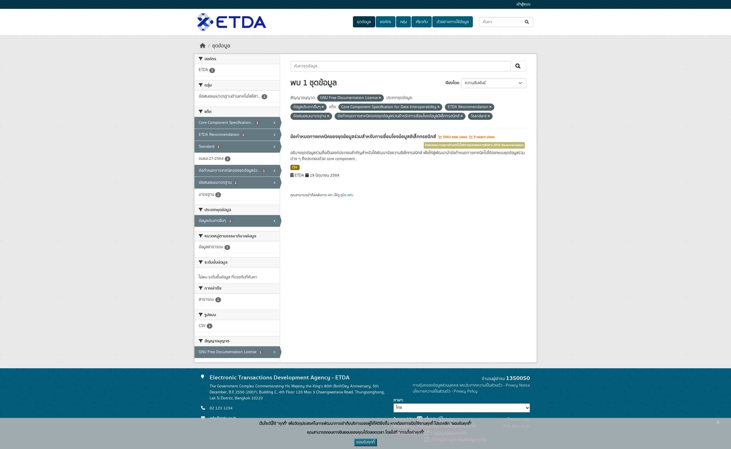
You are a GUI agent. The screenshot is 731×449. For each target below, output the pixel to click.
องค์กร (385, 22)
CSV (295, 167)
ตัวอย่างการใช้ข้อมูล (453, 22)
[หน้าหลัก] (203, 46)
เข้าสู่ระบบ (524, 4)
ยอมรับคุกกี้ (365, 442)
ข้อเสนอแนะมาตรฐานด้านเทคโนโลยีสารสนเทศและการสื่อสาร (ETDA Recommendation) (474, 145)
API (330, 195)
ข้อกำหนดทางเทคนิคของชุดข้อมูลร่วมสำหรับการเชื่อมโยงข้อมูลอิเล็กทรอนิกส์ (363, 136)
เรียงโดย (452, 83)
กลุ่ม (403, 22)
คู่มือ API (346, 195)
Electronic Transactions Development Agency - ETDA (280, 377)
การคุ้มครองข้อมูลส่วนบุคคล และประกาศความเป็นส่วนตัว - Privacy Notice (471, 385)
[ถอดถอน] (380, 98)
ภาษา (398, 400)
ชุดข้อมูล (364, 22)
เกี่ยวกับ (422, 22)
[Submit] (527, 22)
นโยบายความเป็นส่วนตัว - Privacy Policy (445, 391)
